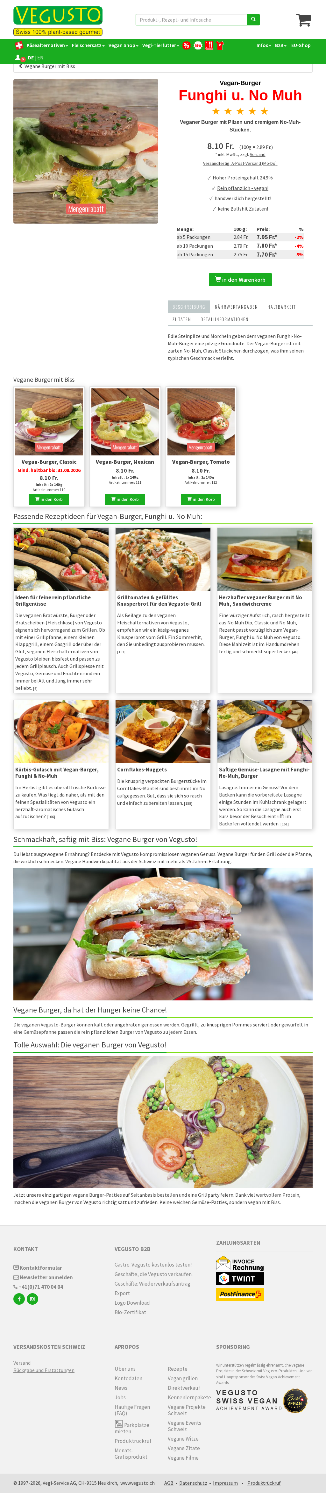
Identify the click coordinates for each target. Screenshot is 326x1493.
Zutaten (182, 319)
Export (122, 1293)
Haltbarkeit (281, 306)
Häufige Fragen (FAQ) (132, 1410)
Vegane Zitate (184, 1448)
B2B (279, 45)
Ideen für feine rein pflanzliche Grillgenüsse (53, 600)
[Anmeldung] (17, 57)
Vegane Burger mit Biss (49, 66)
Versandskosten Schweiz (49, 1346)
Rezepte (178, 1369)
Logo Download (132, 1302)
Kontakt (25, 1249)
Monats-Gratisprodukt (131, 1453)
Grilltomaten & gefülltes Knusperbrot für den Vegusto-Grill (159, 600)
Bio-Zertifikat (130, 1312)
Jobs (120, 1397)
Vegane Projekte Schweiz (187, 1410)
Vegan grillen (183, 1378)
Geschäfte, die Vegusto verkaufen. (154, 1274)
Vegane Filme (183, 1458)
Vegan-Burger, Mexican (125, 461)
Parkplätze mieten (132, 1428)
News (121, 1388)
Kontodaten (128, 1378)
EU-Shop (300, 45)
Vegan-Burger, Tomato (201, 461)
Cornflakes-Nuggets (142, 769)
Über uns (125, 1369)
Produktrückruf (133, 1441)
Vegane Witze (183, 1439)
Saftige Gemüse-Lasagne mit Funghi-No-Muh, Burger (264, 772)
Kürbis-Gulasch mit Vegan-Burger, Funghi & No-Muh (57, 772)
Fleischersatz (87, 45)
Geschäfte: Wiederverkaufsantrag (152, 1283)
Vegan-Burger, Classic (49, 461)
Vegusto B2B (133, 1249)
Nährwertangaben (236, 306)
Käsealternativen (46, 45)
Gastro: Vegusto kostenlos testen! (153, 1264)
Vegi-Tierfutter (159, 45)
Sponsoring (233, 1346)
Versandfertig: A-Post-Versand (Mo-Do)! (240, 163)
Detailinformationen (225, 319)
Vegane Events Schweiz (184, 1426)
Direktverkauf (184, 1388)
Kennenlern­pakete (189, 1397)
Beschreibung (189, 306)
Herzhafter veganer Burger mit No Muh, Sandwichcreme (260, 600)
